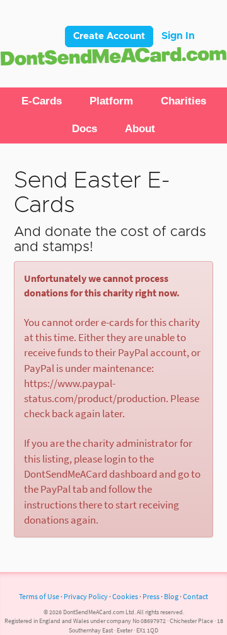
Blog (171, 596)
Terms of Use (39, 596)
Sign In (178, 36)
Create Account (109, 36)
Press (151, 596)
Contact (195, 596)
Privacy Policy (86, 596)
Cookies (125, 596)
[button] (41, 101)
